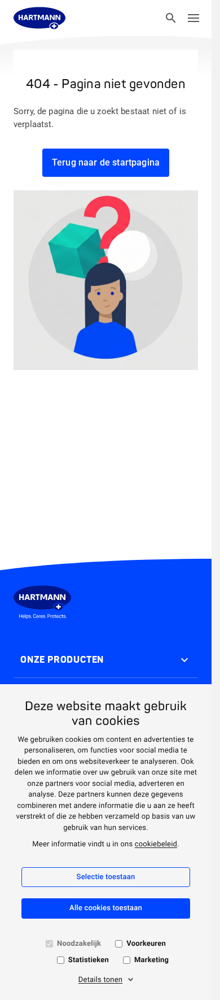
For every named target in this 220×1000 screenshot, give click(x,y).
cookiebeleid (156, 844)
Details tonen (100, 980)
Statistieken (88, 960)
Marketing (151, 960)
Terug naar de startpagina (106, 162)
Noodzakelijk (79, 944)
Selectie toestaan (106, 877)
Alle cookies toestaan (105, 908)
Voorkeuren (146, 944)
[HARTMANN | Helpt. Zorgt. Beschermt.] (39, 18)
